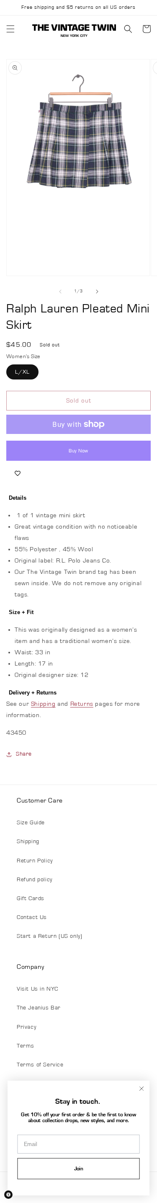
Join (78, 1169)
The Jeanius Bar (39, 1008)
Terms (25, 1046)
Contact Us (32, 917)
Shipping (43, 704)
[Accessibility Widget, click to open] (8, 1194)
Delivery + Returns (33, 692)
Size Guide (31, 823)
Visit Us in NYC (37, 989)
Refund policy (34, 880)
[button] (10, 29)
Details (17, 498)
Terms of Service (40, 1065)
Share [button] (24, 754)
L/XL (22, 372)
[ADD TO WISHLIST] (17, 473)
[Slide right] (97, 291)
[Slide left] (60, 291)
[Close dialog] (141, 1088)
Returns (81, 704)
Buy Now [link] (78, 450)
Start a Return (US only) (49, 936)
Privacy (26, 1027)
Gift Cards (30, 898)
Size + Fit (21, 612)
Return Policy (35, 861)
